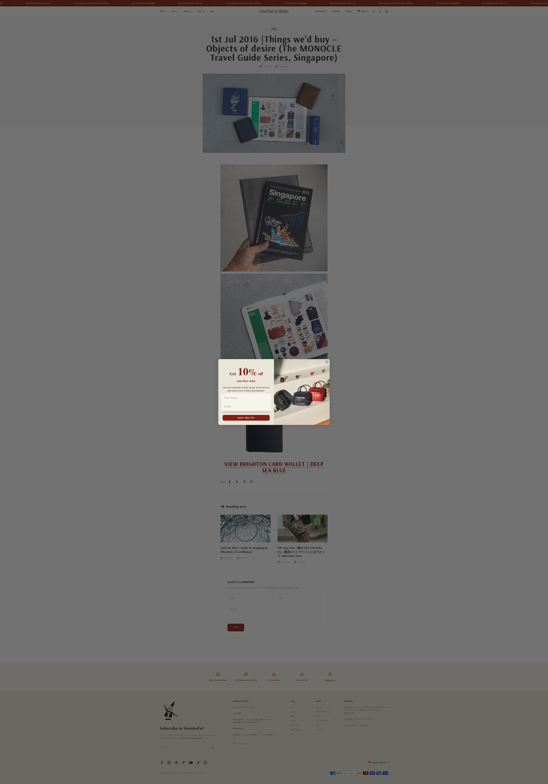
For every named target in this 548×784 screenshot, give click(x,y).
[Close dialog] (326, 362)
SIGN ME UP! (246, 417)
